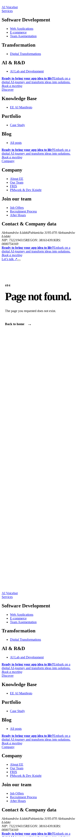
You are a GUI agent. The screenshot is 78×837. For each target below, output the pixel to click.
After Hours (18, 215)
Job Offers (17, 207)
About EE (16, 178)
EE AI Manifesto (21, 107)
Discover (8, 89)
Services (7, 11)
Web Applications (21, 28)
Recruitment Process (23, 211)
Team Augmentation (23, 36)
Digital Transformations (25, 54)
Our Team (16, 182)
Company (8, 161)
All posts (16, 142)
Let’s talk (9, 259)
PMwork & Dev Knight (25, 190)
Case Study (17, 125)
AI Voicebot (10, 7)
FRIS (13, 186)
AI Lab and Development (27, 71)
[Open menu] (19, 260)
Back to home (18, 323)
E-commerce (18, 32)
